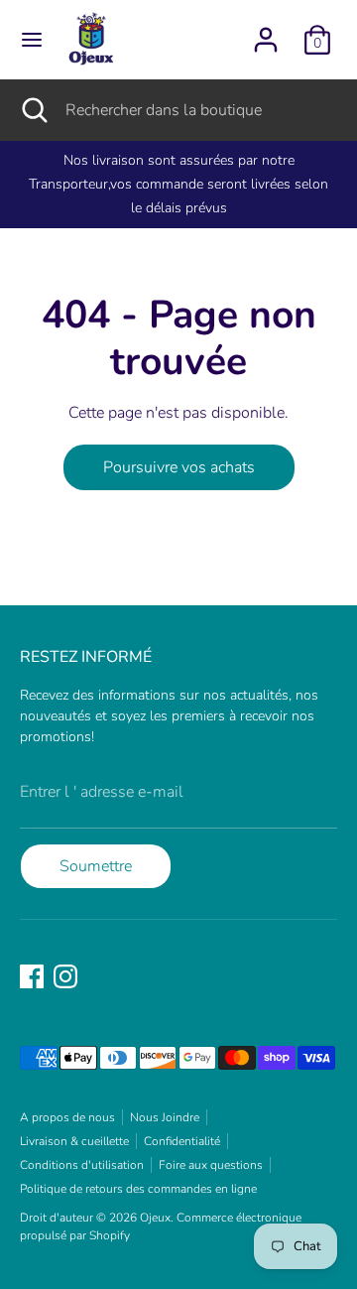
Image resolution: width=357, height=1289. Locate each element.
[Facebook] (32, 976)
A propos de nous (67, 1117)
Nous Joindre (164, 1117)
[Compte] (266, 32)
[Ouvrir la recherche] (33, 110)
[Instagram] (65, 976)
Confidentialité (182, 1141)
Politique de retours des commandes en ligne (138, 1189)
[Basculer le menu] (32, 40)
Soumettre (96, 866)
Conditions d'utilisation (82, 1165)
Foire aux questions (211, 1165)
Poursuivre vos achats (179, 467)
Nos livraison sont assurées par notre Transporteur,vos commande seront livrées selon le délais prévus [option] (178, 184)
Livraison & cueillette (74, 1141)
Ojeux (155, 1217)
